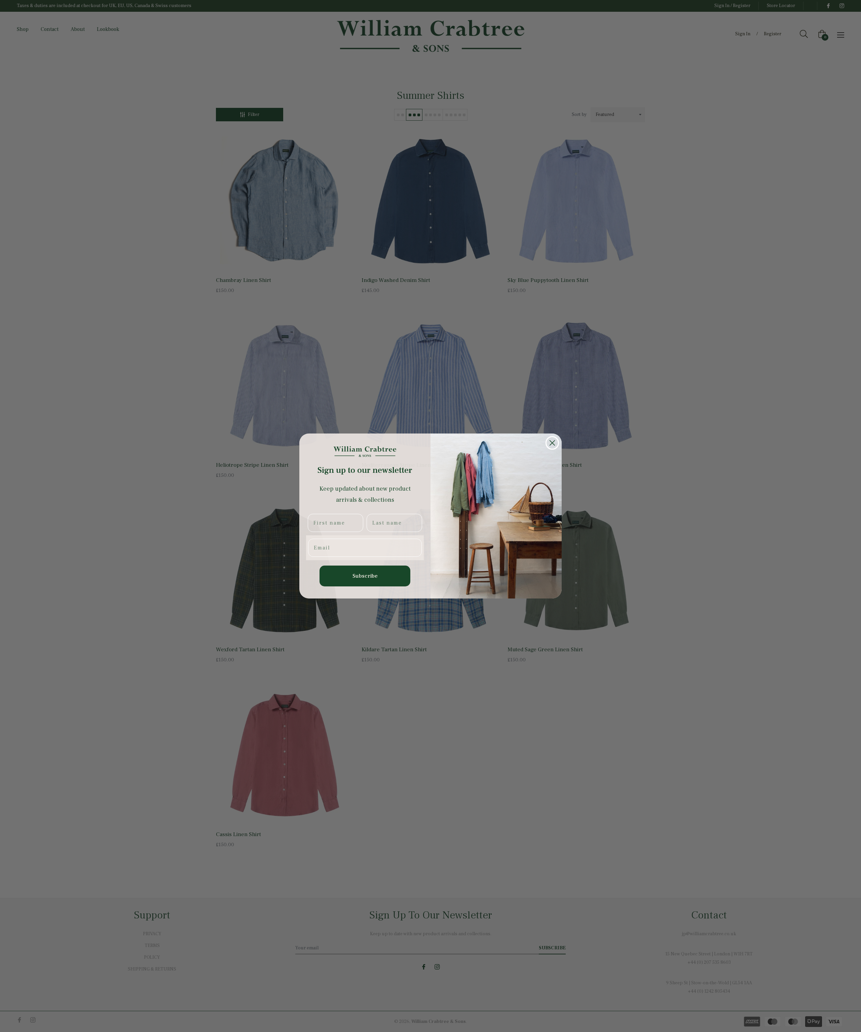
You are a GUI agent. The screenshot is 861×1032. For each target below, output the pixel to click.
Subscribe (365, 576)
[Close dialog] (552, 443)
